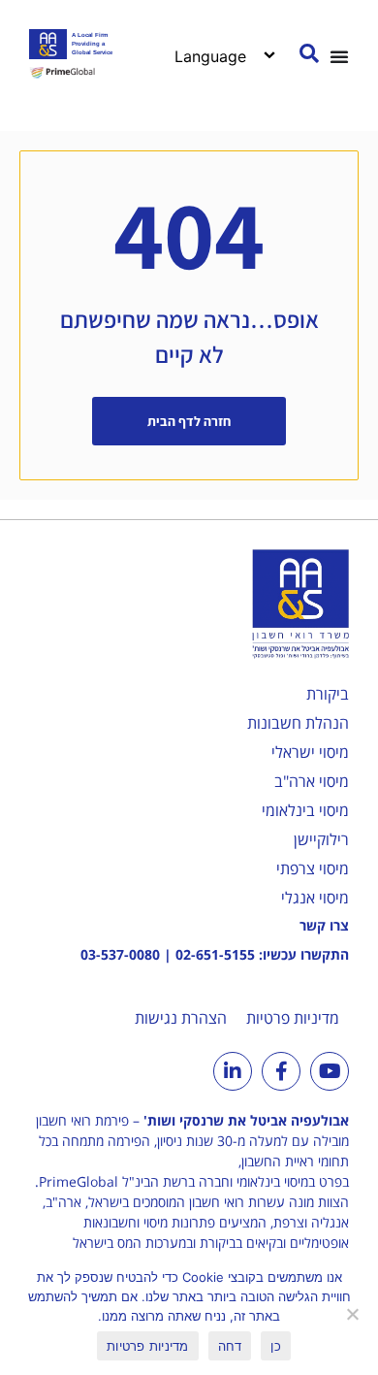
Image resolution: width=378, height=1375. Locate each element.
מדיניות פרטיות (292, 1018)
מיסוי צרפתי (312, 868)
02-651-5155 (215, 954)
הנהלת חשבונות (298, 723)
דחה (230, 1346)
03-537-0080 (120, 954)
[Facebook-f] (281, 1071)
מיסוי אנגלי (315, 897)
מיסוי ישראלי (310, 752)
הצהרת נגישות (181, 1018)
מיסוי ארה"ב (311, 781)
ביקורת (327, 693)
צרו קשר (324, 925)
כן (275, 1346)
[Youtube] (329, 1071)
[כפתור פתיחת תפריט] (339, 56)
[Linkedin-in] (232, 1071)
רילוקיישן (321, 839)
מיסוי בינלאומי (305, 810)
